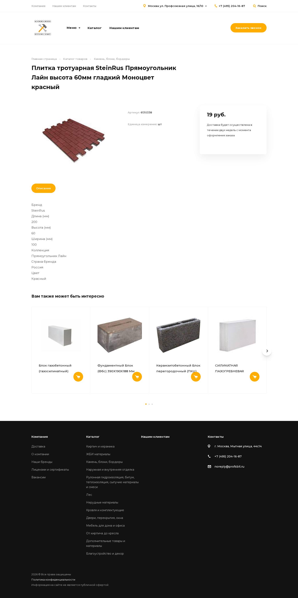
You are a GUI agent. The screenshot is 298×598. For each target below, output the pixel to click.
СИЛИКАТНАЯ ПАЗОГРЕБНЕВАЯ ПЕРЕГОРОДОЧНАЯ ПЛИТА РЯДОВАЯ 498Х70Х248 (231, 368)
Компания (38, 6)
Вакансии (38, 477)
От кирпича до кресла (102, 533)
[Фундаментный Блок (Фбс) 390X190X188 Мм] (120, 335)
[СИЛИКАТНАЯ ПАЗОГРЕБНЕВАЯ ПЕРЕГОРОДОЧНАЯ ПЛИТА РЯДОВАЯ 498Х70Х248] (237, 335)
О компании (40, 454)
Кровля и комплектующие (105, 510)
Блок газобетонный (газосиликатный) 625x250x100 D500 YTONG (60, 368)
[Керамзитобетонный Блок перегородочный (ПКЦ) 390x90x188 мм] (178, 335)
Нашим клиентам (64, 6)
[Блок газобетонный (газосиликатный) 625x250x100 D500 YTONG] (61, 335)
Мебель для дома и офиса (105, 525)
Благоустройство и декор (105, 553)
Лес (89, 495)
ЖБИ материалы (98, 454)
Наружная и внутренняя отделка (110, 469)
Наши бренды (41, 462)
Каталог (95, 28)
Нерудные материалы (102, 502)
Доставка (38, 446)
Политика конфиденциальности (53, 579)
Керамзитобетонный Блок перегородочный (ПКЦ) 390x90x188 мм (178, 368)
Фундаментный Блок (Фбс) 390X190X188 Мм (116, 368)
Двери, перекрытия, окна (104, 518)
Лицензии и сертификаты (50, 469)
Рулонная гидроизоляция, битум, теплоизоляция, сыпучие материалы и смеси (112, 482)
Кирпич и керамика (100, 446)
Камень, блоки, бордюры (104, 462)
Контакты (89, 6)
